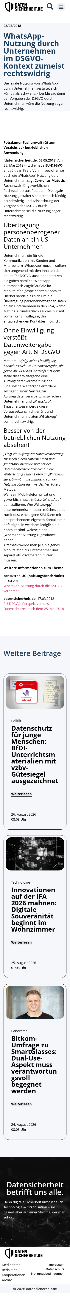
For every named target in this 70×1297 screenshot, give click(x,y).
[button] (61, 7)
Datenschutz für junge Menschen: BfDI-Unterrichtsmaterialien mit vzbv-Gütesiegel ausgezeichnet (34, 754)
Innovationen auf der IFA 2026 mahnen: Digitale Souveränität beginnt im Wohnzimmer (34, 909)
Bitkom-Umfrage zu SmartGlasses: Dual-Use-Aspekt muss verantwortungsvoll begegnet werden (34, 1064)
